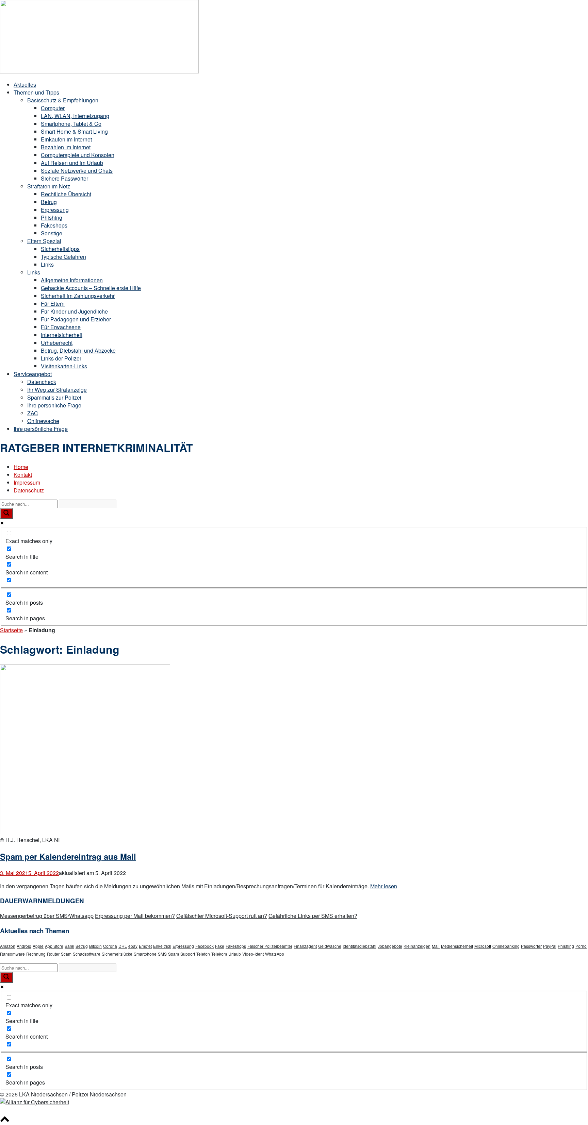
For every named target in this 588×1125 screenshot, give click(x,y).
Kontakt (23, 474)
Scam (66, 954)
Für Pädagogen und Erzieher (76, 319)
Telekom (219, 954)
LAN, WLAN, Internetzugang (75, 116)
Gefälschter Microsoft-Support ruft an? (221, 916)
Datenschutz (29, 490)
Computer (53, 108)
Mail (436, 946)
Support (187, 954)
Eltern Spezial (44, 241)
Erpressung (55, 210)
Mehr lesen (383, 886)
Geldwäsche (329, 946)
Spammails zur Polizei (54, 397)
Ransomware (12, 954)
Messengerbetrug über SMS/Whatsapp (47, 916)
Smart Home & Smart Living (74, 131)
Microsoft (482, 946)
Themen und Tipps (36, 92)
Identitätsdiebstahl (359, 946)
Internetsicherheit (61, 335)
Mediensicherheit (457, 946)
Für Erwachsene (61, 327)
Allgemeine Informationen (72, 280)
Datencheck (41, 382)
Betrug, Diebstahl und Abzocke (78, 350)
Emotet (145, 946)
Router (53, 954)
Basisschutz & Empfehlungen (62, 100)
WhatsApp (274, 954)
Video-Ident (253, 954)
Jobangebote (390, 946)
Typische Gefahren (63, 257)
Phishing (51, 217)
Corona (110, 946)
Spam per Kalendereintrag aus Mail (68, 856)
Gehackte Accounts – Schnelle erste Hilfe (91, 288)
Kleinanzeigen (417, 946)
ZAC (32, 413)
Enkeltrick (162, 946)
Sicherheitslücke (117, 954)
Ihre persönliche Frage (54, 405)
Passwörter (531, 946)
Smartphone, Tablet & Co (71, 124)
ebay (132, 946)
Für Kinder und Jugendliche (74, 311)
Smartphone (145, 954)
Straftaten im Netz (48, 186)
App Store (54, 946)
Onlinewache (43, 421)
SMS (162, 954)
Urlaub (234, 954)
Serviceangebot (33, 374)
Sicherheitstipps (60, 249)
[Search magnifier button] (6, 513)
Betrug (49, 202)
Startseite (11, 630)
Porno (581, 946)
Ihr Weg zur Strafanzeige (57, 389)
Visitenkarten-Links (64, 366)
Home (21, 467)
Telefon (203, 954)
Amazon (7, 946)
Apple (38, 946)
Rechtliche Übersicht (66, 194)
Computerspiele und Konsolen (77, 155)
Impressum (27, 482)
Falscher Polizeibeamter (269, 946)
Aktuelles (25, 84)
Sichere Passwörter (64, 178)
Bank (69, 946)
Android (24, 946)
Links (47, 264)
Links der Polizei (61, 358)
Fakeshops (54, 225)
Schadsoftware (86, 954)
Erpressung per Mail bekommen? (135, 916)
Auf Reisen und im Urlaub (72, 163)
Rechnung (36, 954)
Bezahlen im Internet (66, 147)
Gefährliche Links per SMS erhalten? (312, 916)
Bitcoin (95, 946)
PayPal (549, 946)
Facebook (204, 946)
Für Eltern (53, 303)
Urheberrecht (56, 343)
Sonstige (51, 233)
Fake (219, 946)
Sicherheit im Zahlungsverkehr (78, 296)
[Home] (99, 71)
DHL (122, 946)
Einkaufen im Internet (66, 139)
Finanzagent (305, 946)
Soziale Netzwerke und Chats (77, 170)
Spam (173, 954)
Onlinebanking (506, 946)
